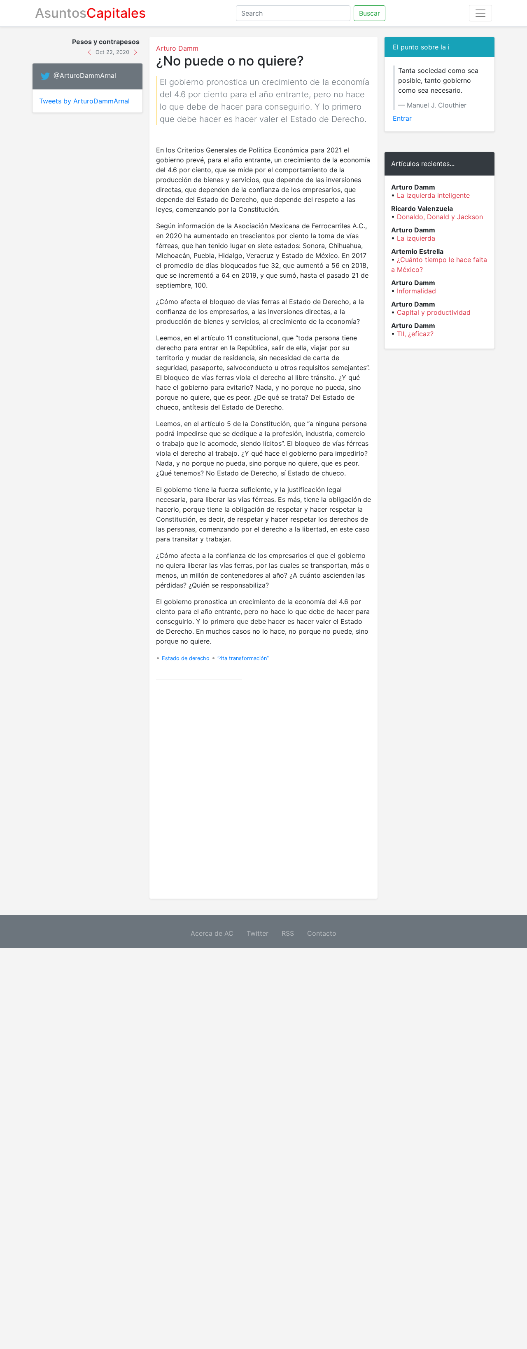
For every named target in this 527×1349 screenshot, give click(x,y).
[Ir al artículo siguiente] (135, 51)
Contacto (321, 933)
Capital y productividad (434, 312)
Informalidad (416, 291)
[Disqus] (263, 789)
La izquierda (416, 238)
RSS (288, 933)
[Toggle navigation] (480, 13)
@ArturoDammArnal (85, 76)
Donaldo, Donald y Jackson (440, 217)
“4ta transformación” (243, 658)
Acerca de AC (212, 933)
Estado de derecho (186, 658)
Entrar (402, 118)
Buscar (369, 13)
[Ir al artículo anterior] (90, 51)
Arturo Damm (177, 48)
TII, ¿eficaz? (415, 334)
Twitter (257, 933)
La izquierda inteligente (433, 195)
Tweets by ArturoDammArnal (84, 101)
